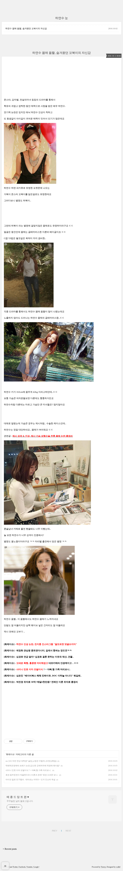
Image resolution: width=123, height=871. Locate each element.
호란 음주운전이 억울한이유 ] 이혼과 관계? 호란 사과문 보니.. (32, 775)
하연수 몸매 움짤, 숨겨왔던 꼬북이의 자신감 (26, 28)
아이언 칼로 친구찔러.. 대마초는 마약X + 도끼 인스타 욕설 (30, 779)
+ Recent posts (10, 849)
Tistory (103, 867)
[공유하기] (15, 741)
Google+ (36, 867)
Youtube (29, 867)
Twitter (15, 867)
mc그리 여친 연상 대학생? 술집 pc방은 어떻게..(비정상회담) (31, 761)
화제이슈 (10, 754)
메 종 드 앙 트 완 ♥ (18, 797)
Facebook (22, 867)
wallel (118, 867)
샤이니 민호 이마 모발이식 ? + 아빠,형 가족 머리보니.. (28, 770)
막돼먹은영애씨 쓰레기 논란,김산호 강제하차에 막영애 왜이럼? (33, 766)
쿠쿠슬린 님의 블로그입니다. (20, 801)
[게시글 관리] (19, 741)
